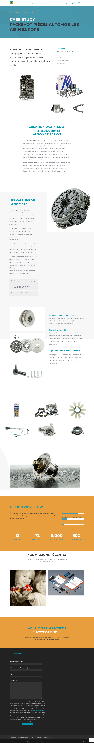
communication (59, 3)
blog (79, 3)
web (42, 3)
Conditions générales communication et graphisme (22, 737)
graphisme (35, 3)
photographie (70, 3)
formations (49, 3)
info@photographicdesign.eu (38, 710)
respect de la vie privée (37, 721)
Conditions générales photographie (45, 737)
